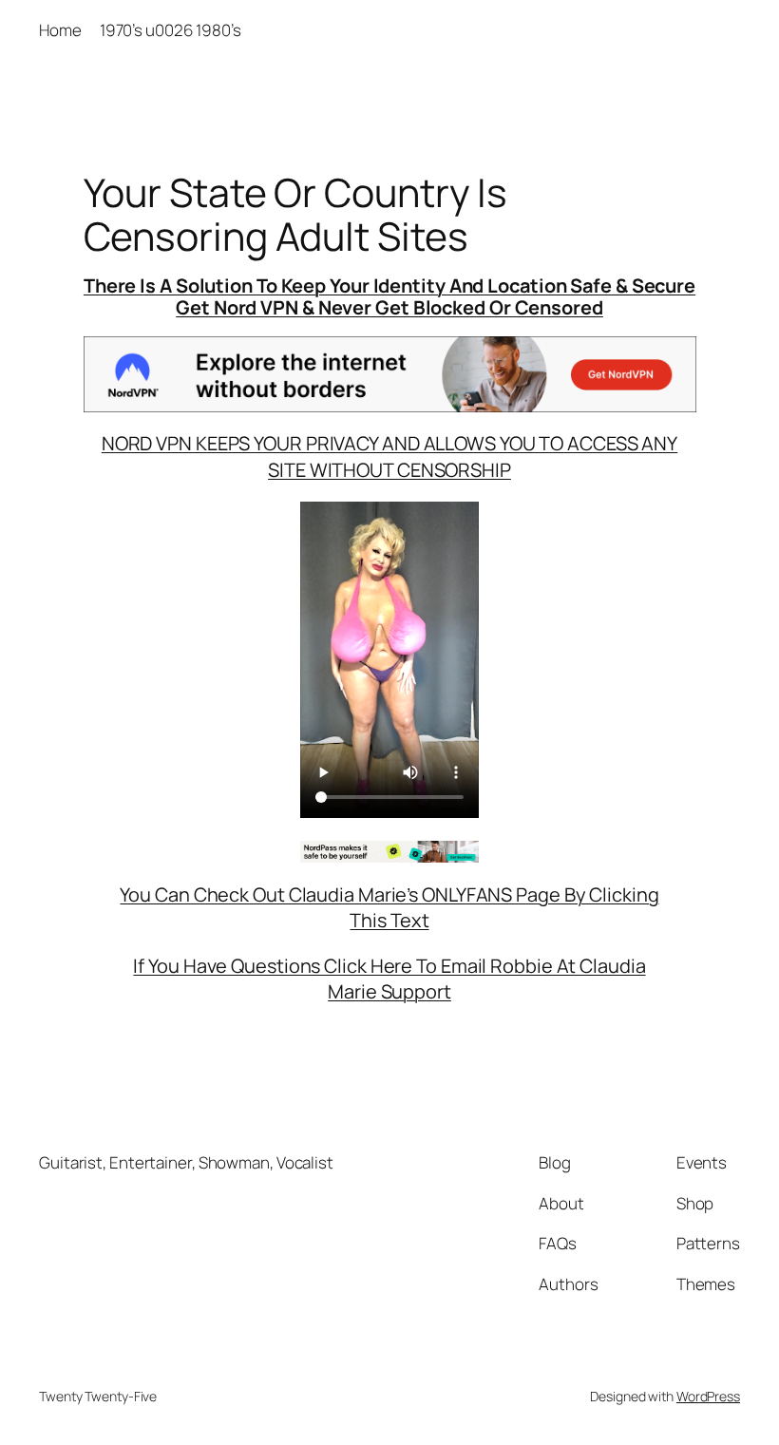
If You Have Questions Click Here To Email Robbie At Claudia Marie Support (389, 979)
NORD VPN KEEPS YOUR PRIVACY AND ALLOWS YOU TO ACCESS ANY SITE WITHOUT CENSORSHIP (389, 456)
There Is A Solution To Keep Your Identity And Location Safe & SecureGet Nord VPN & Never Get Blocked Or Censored (389, 296)
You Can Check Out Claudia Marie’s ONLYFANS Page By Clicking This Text (389, 908)
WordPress (708, 1396)
